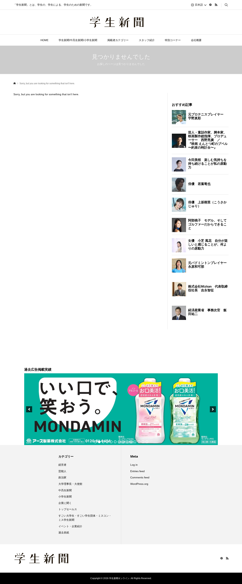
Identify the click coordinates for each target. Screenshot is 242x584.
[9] (127, 442)
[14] (147, 442)
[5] (111, 442)
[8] (123, 442)
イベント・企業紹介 (70, 526)
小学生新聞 (65, 496)
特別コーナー (173, 40)
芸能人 (62, 471)
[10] (131, 442)
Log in (134, 464)
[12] (139, 442)
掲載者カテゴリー (118, 40)
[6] (115, 442)
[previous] (29, 409)
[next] (213, 409)
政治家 (62, 477)
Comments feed (139, 477)
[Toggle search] (226, 5)
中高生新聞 (65, 490)
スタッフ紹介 (147, 40)
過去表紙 (63, 532)
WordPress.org (139, 483)
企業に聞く (65, 502)
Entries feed (137, 471)
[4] (107, 442)
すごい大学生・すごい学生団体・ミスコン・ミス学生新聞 (84, 517)
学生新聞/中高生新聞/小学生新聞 (78, 40)
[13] (143, 442)
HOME (44, 40)
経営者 (62, 464)
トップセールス (67, 509)
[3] (103, 442)
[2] (99, 442)
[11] (135, 442)
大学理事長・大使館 (70, 483)
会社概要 (196, 40)
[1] (95, 442)
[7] (119, 442)
